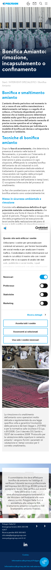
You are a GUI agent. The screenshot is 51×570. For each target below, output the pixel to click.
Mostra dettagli (34, 314)
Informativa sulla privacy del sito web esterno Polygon (26, 566)
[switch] (44, 287)
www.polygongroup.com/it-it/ (14, 538)
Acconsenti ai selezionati (25, 331)
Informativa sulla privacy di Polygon (25, 560)
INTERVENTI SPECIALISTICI (22, 82)
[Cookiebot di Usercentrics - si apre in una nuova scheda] (36, 228)
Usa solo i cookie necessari (25, 340)
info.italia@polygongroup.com (14, 535)
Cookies (25, 555)
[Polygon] (10, 3)
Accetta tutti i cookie (25, 323)
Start (4, 82)
